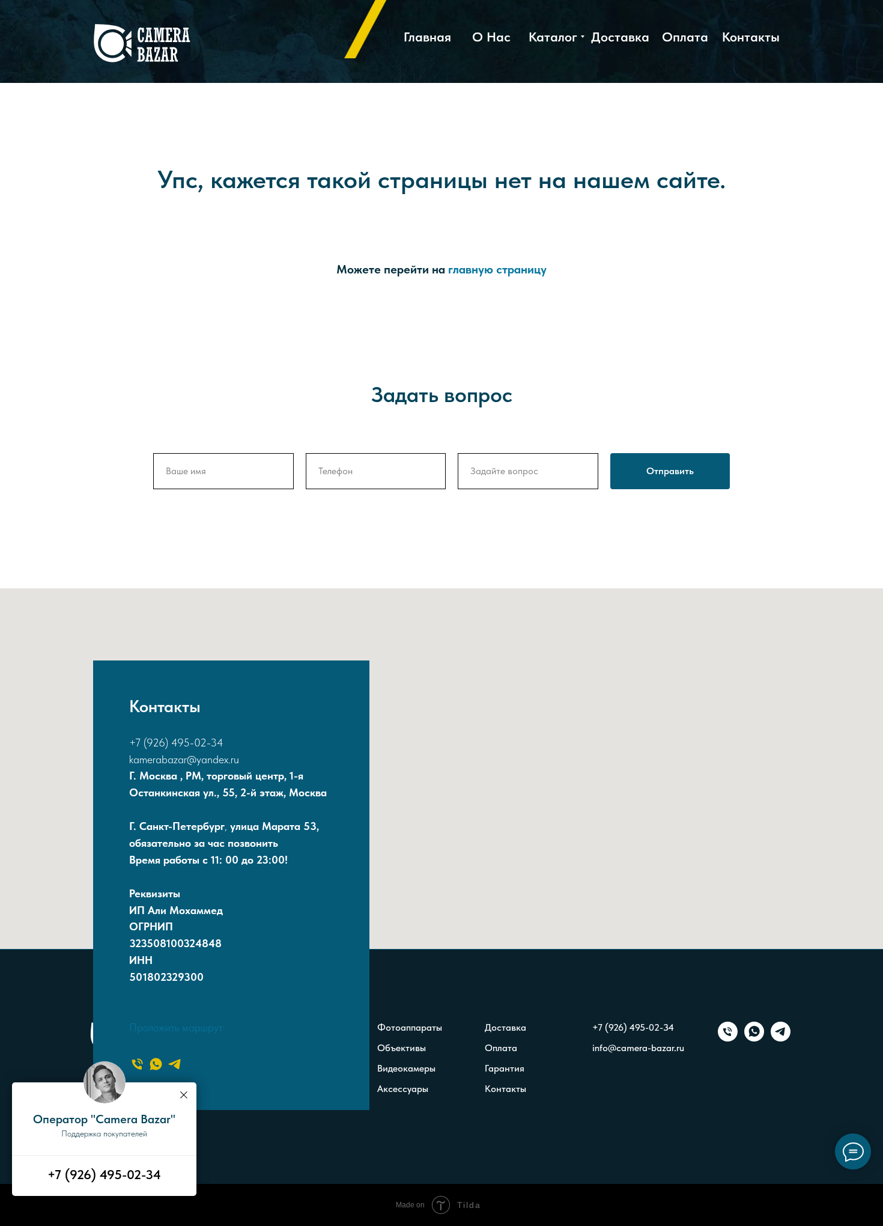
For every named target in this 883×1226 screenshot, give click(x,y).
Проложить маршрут (176, 1027)
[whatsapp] (155, 1064)
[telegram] (174, 1064)
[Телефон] (137, 1064)
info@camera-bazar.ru (638, 1048)
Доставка (505, 1027)
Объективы (401, 1048)
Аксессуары (402, 1088)
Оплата (501, 1048)
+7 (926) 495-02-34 (176, 742)
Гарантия (504, 1068)
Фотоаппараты (409, 1027)
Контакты (505, 1088)
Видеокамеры (406, 1068)
